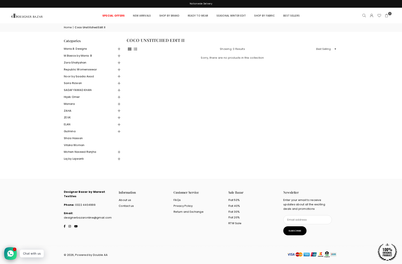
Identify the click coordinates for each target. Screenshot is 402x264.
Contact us (126, 206)
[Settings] (371, 15)
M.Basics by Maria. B (78, 56)
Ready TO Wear (198, 15)
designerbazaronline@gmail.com (88, 218)
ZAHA (67, 111)
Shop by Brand (169, 15)
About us (125, 200)
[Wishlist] (379, 15)
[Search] (364, 15)
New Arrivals (142, 15)
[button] (386, 15)
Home (68, 27)
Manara (69, 104)
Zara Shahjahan (75, 63)
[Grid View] (130, 49)
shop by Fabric (264, 15)
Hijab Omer (72, 97)
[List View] (135, 49)
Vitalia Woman (74, 145)
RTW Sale (234, 223)
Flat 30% (234, 212)
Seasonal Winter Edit (231, 15)
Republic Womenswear (80, 69)
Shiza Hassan (73, 138)
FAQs (177, 200)
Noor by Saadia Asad (79, 76)
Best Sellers (291, 15)
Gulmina (70, 131)
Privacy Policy (183, 206)
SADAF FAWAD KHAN (77, 90)
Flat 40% (234, 206)
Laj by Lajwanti (74, 159)
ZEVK (67, 117)
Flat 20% (234, 217)
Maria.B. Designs (75, 49)
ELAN (67, 124)
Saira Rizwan (73, 83)
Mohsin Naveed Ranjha (80, 152)
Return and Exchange (189, 212)
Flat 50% (234, 200)
